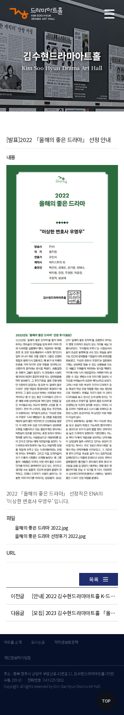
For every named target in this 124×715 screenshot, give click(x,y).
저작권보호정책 (66, 642)
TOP (106, 700)
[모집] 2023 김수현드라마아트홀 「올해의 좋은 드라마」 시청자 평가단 (73, 613)
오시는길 (38, 642)
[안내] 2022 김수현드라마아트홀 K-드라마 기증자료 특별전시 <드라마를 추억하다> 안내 (73, 596)
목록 (93, 579)
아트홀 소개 (13, 642)
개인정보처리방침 (17, 657)
